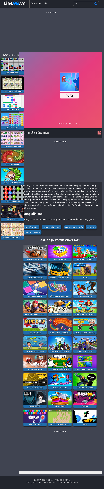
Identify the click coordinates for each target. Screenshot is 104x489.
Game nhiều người (51, 227)
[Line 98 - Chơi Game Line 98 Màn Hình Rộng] (15, 5)
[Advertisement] (52, 31)
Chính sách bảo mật (47, 482)
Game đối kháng (30, 227)
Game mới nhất (39, 3)
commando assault (31, 232)
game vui (91, 227)
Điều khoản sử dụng (68, 482)
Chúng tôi (31, 482)
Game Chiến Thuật (74, 227)
